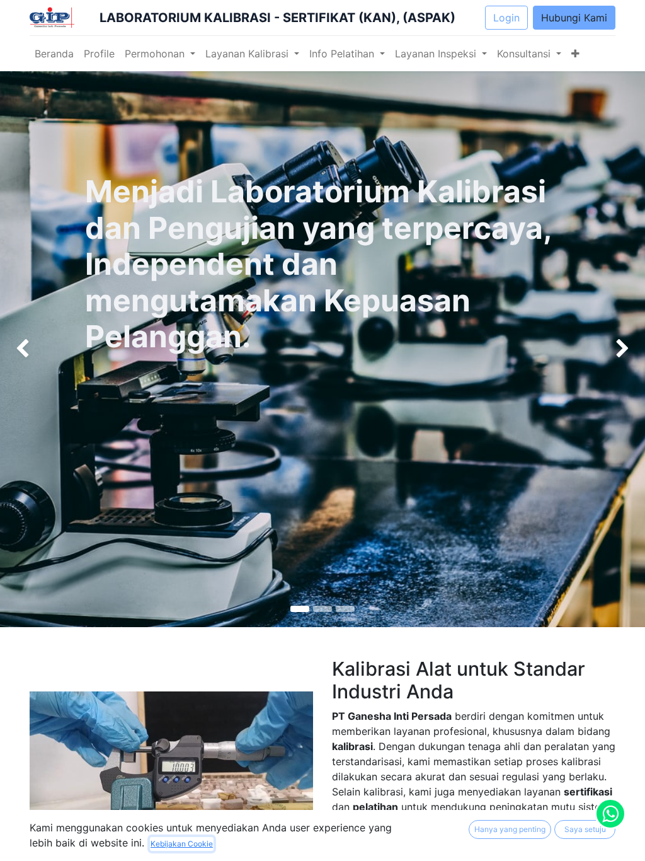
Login (506, 17)
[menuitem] (54, 53)
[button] (575, 53)
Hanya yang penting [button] (509, 829)
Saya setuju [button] (585, 829)
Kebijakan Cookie (182, 843)
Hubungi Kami (574, 17)
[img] (26, 349)
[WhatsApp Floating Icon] (610, 813)
